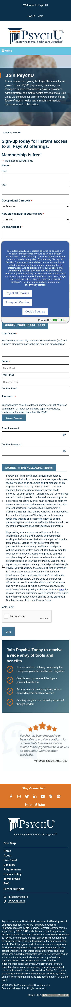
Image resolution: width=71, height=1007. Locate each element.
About (7, 855)
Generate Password (14, 418)
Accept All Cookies (18, 302)
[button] (35, 50)
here (61, 589)
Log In (31, 16)
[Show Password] (64, 435)
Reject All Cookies (17, 293)
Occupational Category (17, 200)
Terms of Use (12, 878)
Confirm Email (9, 388)
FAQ (6, 883)
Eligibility (9, 864)
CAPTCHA (8, 606)
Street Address (12, 226)
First (4, 171)
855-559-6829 (16, 901)
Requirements (12, 869)
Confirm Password (12, 444)
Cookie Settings (35, 311)
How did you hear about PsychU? (23, 213)
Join (40, 16)
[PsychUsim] (35, 804)
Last (4, 184)
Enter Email (8, 374)
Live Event (10, 860)
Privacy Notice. (37, 284)
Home (7, 851)
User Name (9, 333)
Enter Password (10, 428)
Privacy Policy (12, 874)
